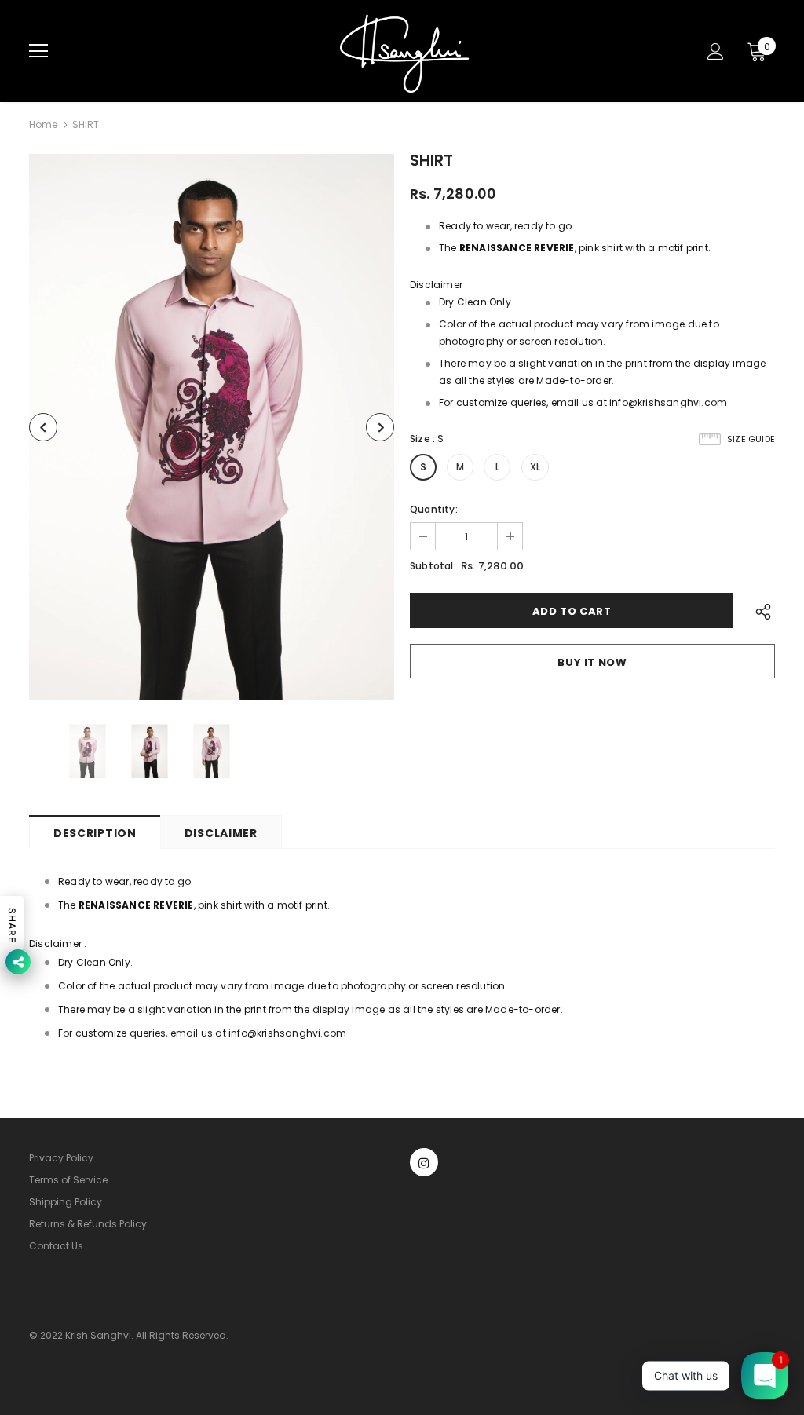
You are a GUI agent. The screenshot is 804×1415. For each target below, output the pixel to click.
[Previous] (43, 427)
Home (43, 124)
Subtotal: (433, 565)
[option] (211, 427)
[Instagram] (424, 1162)
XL (535, 466)
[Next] (380, 427)
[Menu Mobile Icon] (38, 51)
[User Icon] (715, 51)
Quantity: (434, 509)
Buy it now (592, 662)
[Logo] (404, 51)
